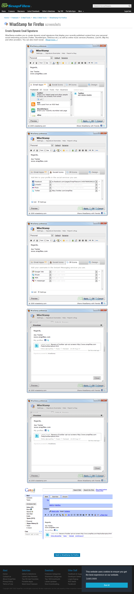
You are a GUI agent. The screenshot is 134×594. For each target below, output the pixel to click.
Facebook (72, 584)
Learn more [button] (91, 578)
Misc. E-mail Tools (40, 18)
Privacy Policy (8, 581)
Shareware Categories (53, 577)
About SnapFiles (9, 579)
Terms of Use (8, 584)
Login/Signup (73, 579)
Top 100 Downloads (52, 579)
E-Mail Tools (25, 18)
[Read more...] (51, 40)
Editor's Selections (29, 574)
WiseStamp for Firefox (58, 18)
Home (6, 18)
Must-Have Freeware (29, 584)
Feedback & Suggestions (77, 574)
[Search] (128, 6)
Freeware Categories (52, 574)
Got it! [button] (107, 585)
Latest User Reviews (29, 577)
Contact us (7, 577)
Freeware (15, 18)
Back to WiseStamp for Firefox (67, 555)
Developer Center (74, 577)
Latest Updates (51, 581)
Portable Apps (27, 581)
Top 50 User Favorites (30, 579)
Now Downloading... (52, 584)
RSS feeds (72, 581)
